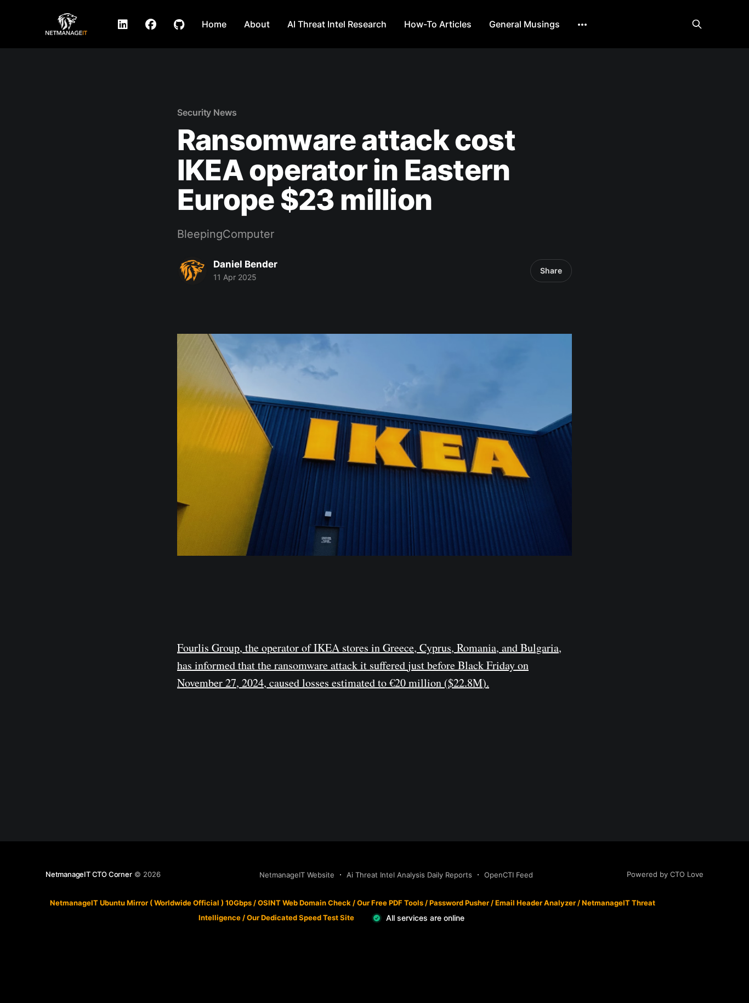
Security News (207, 112)
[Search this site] (697, 24)
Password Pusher (459, 902)
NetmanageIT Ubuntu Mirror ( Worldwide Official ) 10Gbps (151, 902)
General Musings (524, 24)
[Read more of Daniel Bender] (192, 270)
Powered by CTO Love (665, 874)
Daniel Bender (245, 264)
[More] (582, 24)
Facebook (150, 24)
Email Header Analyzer (535, 902)
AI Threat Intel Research (337, 24)
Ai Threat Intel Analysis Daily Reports (409, 874)
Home (214, 24)
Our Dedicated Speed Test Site (300, 917)
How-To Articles (438, 24)
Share (551, 270)
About (257, 24)
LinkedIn (123, 24)
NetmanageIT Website (296, 874)
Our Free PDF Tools (390, 902)
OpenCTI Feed (508, 874)
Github (179, 24)
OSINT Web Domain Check (304, 902)
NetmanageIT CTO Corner (89, 874)
